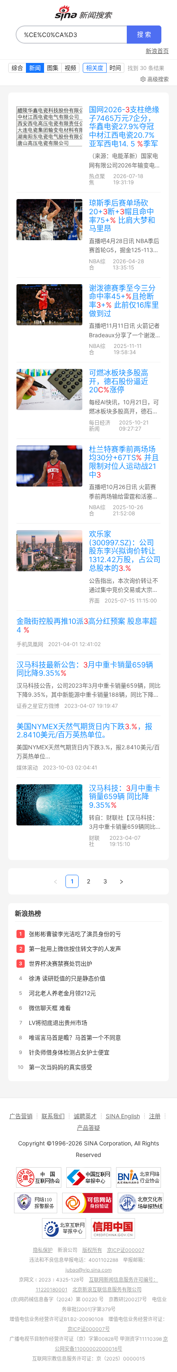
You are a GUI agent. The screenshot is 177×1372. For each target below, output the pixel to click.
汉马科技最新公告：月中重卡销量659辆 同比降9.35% (84, 669)
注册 (155, 1115)
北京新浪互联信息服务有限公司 (107, 1289)
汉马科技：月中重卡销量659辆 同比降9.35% (124, 796)
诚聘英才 (85, 1115)
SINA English (123, 1115)
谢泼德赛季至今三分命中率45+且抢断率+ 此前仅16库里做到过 (124, 301)
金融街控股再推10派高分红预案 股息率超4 (86, 625)
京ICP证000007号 (89, 1329)
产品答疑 (88, 1127)
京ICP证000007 (125, 1250)
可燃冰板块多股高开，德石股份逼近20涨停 (118, 381)
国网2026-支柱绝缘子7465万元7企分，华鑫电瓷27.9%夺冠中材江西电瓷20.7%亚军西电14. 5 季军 (124, 126)
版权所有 (92, 1250)
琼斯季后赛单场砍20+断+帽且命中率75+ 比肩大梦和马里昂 (122, 216)
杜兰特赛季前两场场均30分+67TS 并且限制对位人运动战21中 (124, 462)
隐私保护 (43, 1250)
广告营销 (21, 1115)
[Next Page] (121, 881)
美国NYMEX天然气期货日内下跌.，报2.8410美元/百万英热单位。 (84, 730)
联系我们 (53, 1115)
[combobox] (71, 34)
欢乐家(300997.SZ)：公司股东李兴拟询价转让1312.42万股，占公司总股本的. (125, 551)
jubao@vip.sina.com (88, 1270)
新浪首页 (157, 51)
